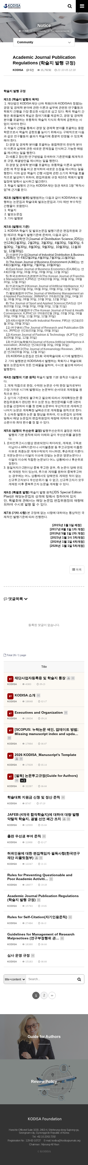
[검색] (79, 979)
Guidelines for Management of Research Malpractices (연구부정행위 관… (41, 936)
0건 (31, 70)
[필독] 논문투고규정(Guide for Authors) (46, 778)
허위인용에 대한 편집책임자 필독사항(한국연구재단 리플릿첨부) (43, 855)
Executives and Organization (41, 712)
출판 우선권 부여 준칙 (26, 836)
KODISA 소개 (27, 695)
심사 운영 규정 (20, 955)
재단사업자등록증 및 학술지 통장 (44, 678)
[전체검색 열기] (70, 6)
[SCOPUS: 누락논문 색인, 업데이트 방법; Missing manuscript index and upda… (43, 733)
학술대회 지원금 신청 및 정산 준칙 (35, 797)
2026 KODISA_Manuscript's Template (45, 756)
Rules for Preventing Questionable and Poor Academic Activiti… (39, 877)
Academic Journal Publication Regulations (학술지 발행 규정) (43, 898)
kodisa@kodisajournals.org (66, 1140)
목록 (78, 569)
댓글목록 (15, 599)
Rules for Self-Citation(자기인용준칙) (39, 917)
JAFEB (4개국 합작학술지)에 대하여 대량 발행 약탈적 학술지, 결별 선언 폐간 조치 (43, 817)
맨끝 (52, 995)
